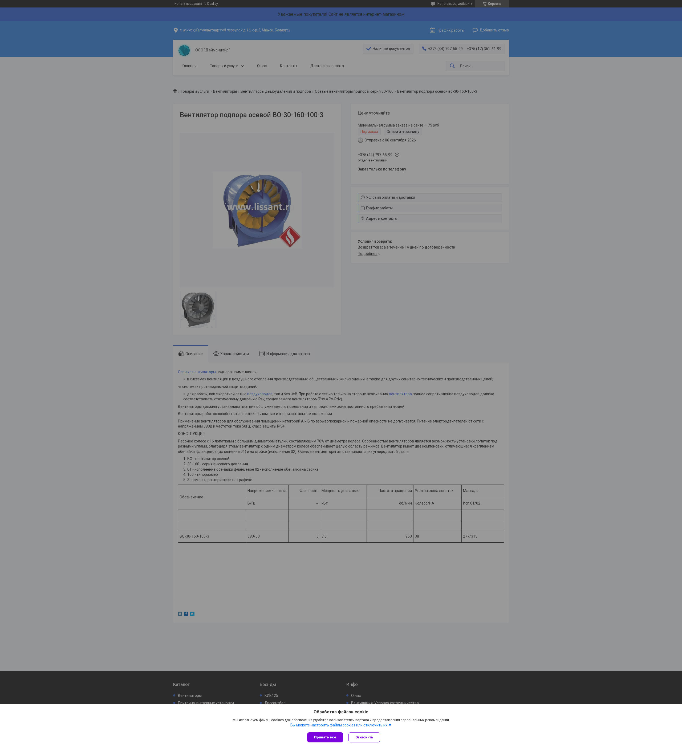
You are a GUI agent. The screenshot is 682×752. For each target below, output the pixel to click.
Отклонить (364, 737)
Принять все (325, 737)
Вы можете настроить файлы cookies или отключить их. (339, 725)
